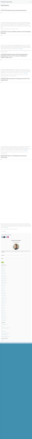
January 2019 (3, 275)
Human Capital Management (24, 50)
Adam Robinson (4, 30)
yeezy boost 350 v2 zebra (5, 394)
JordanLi (3, 421)
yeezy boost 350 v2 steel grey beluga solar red (8, 398)
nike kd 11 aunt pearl (5, 381)
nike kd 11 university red (5, 361)
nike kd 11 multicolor (5, 375)
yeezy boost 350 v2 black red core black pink (8, 390)
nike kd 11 (3, 359)
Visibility (6, 51)
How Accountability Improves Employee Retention (14, 10)
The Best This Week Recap (5, 336)
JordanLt (3, 432)
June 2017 (2, 307)
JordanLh (3, 420)
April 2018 (2, 290)
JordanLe (3, 417)
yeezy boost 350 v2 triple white (6, 399)
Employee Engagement (12, 28)
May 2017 (2, 308)
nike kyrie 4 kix (4, 385)
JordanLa (3, 413)
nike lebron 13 (4, 350)
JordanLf (3, 418)
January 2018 (3, 295)
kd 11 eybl (3, 358)
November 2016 (3, 318)
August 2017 (3, 303)
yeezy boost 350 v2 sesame (6, 396)
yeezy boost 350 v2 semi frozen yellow (7, 397)
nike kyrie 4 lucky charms (5, 383)
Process (12, 75)
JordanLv (3, 434)
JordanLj (3, 422)
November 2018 (3, 278)
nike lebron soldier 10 (5, 345)
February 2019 (3, 273)
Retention (17, 28)
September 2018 (3, 282)
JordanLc (3, 415)
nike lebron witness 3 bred (5, 411)
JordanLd (3, 416)
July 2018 (2, 285)
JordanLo (3, 427)
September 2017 (3, 302)
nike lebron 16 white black (5, 408)
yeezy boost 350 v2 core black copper (7, 395)
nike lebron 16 (4, 353)
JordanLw (3, 435)
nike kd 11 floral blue (4, 379)
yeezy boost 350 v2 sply (5, 392)
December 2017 (3, 297)
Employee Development (9, 74)
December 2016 (3, 317)
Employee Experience (16, 50)
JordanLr (3, 430)
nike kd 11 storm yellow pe (5, 377)
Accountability (7, 28)
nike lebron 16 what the (5, 354)
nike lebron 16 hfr (4, 405)
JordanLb (3, 414)
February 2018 (3, 293)
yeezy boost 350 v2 (4, 400)
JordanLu (3, 433)
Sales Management (4, 334)
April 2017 (2, 310)
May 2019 (2, 268)
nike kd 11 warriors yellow (5, 378)
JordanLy (3, 437)
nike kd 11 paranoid (4, 356)
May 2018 (2, 288)
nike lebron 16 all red (5, 406)
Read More (21, 48)
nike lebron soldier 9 (4, 344)
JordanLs (3, 431)
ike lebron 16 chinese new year (6, 404)
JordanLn (3, 426)
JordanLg (3, 419)
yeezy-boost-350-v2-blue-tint (6, 391)
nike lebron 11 (4, 348)
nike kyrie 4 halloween (5, 384)
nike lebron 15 (4, 352)
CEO (5, 74)
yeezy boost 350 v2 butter (5, 393)
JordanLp (3, 428)
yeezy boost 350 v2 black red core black (7, 389)
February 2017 (3, 313)
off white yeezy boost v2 (5, 387)
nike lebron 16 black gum (5, 402)
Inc (1, 329)
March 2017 (3, 312)
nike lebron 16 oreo (4, 403)
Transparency (2, 51)
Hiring (2, 28)
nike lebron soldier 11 (5, 346)
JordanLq (3, 429)
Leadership (3, 50)
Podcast (9, 75)
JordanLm (3, 425)
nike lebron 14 (4, 351)
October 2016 (3, 320)
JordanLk (3, 423)
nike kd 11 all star (4, 382)
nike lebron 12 (4, 349)
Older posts (3, 231)
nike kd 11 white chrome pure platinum (7, 360)
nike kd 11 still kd (4, 355)
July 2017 (2, 305)
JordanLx (3, 436)
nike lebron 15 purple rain (5, 410)
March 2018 (3, 292)
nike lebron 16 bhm (4, 401)
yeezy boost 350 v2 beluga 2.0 (6, 388)
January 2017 (3, 315)
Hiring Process (21, 74)
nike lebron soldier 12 (5, 347)
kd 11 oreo (3, 357)
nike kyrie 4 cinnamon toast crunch (6, 386)
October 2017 (3, 300)
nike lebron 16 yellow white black (6, 409)
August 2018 (3, 283)
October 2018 (3, 280)
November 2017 (3, 298)
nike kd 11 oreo (4, 376)
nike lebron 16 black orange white (6, 407)
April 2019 (2, 270)
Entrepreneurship (16, 74)
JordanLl (3, 424)
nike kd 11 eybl (4, 380)
